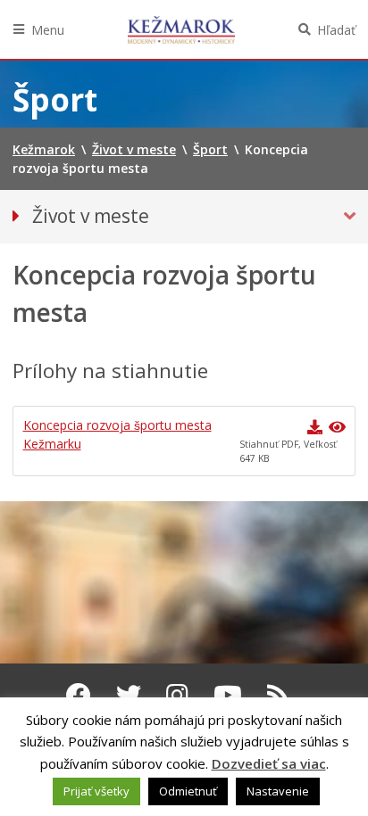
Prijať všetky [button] (96, 791)
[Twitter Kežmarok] (128, 695)
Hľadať (336, 29)
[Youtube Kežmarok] (227, 695)
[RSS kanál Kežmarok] (278, 695)
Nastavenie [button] (278, 791)
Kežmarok (181, 29)
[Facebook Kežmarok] (78, 695)
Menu (47, 29)
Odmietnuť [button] (188, 791)
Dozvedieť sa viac (269, 763)
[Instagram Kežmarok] (177, 695)
